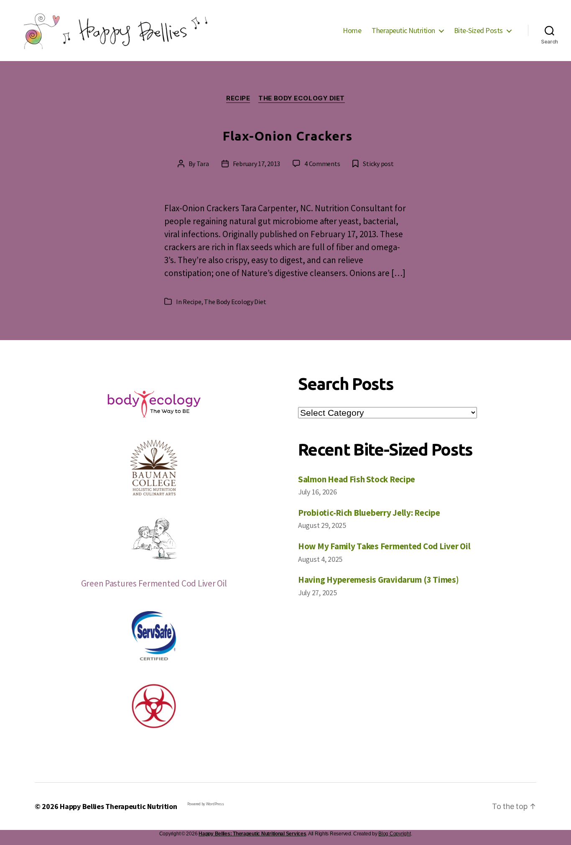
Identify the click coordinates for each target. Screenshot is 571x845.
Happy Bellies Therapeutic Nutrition (118, 806)
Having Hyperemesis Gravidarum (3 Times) (378, 579)
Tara (202, 163)
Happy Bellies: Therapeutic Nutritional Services (252, 834)
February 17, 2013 (256, 163)
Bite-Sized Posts (478, 30)
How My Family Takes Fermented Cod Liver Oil (384, 546)
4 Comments (322, 163)
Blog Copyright (394, 834)
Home (352, 30)
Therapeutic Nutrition (403, 30)
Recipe (238, 98)
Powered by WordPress (205, 804)
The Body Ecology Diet (301, 98)
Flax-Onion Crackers (288, 136)
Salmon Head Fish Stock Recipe (356, 479)
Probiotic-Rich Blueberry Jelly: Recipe (369, 512)
